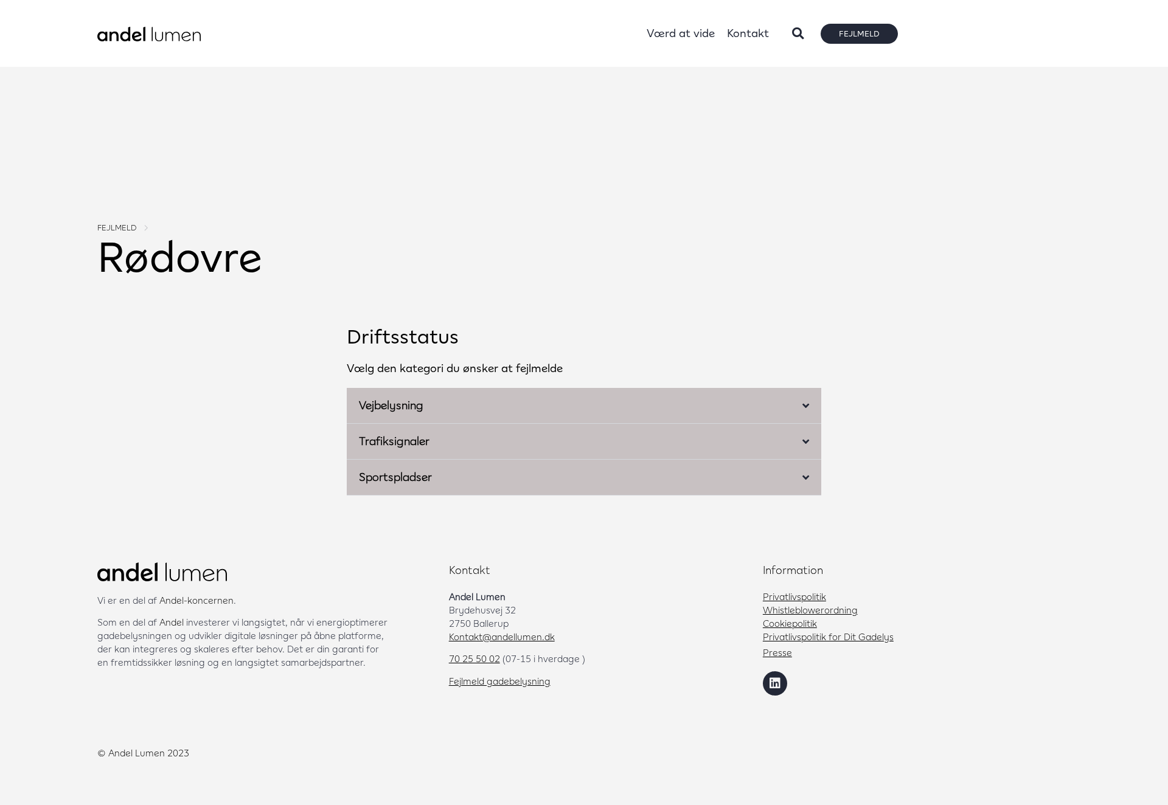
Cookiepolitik (790, 623)
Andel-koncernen (196, 600)
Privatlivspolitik (794, 596)
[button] (797, 33)
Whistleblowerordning (810, 609)
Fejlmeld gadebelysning (500, 680)
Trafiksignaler (394, 441)
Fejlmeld (117, 227)
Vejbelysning (391, 405)
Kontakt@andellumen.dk (502, 636)
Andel (171, 622)
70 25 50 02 (474, 658)
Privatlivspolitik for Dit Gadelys (828, 636)
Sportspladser (395, 477)
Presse (777, 652)
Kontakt (748, 33)
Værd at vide (681, 33)
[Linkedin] (775, 683)
